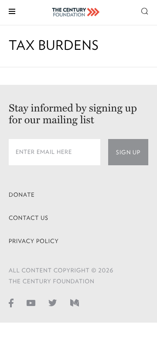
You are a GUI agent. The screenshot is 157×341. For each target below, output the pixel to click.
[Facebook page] (11, 302)
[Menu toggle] (12, 10)
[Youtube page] (31, 302)
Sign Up (128, 152)
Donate (22, 194)
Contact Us (28, 218)
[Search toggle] (144, 10)
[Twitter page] (52, 302)
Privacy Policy (34, 241)
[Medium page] (74, 302)
